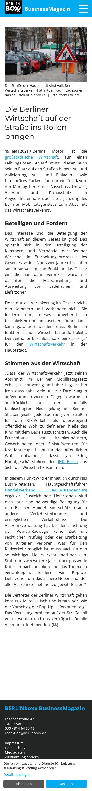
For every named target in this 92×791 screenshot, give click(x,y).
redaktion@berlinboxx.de (25, 733)
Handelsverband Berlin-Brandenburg (46, 490)
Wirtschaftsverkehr (47, 344)
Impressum (14, 743)
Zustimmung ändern (22, 757)
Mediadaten (15, 752)
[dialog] (46, 775)
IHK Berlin (68, 461)
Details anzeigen (17, 774)
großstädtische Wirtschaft (31, 157)
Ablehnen (24, 783)
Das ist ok (66, 783)
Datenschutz (15, 747)
